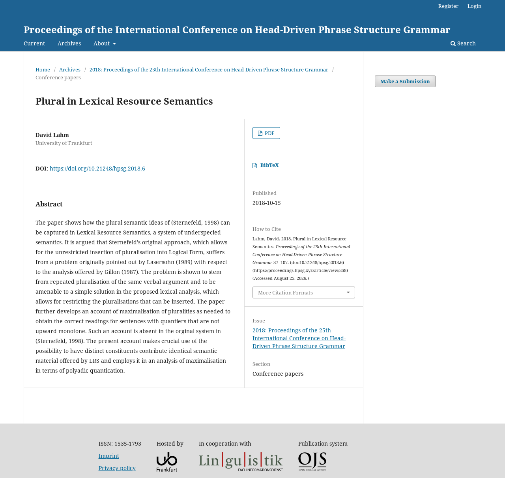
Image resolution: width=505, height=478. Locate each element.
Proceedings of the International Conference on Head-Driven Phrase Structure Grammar (237, 29)
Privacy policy (117, 468)
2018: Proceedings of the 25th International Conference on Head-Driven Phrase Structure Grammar (209, 69)
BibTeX (269, 165)
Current (34, 43)
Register (448, 5)
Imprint (109, 455)
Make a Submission (405, 81)
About (102, 43)
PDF (269, 133)
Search (466, 43)
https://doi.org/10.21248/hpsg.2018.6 (97, 168)
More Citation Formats (285, 292)
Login (474, 5)
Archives (69, 43)
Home (43, 69)
